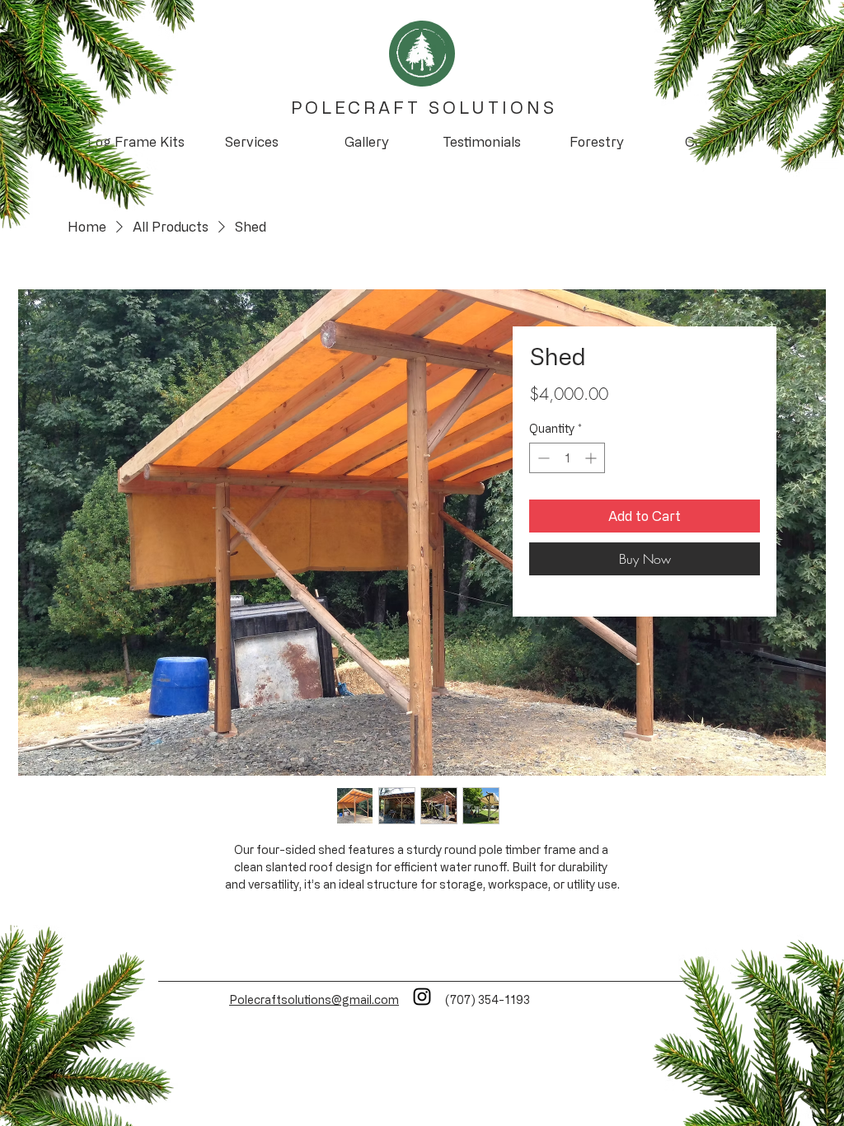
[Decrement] (542, 457)
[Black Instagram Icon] (422, 996)
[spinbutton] (567, 457)
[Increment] (592, 457)
